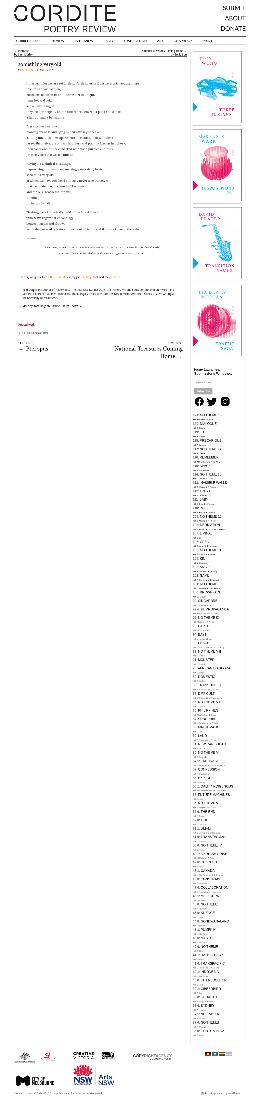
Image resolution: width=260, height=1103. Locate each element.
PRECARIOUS (211, 440)
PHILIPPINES (208, 710)
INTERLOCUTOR (214, 980)
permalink (114, 277)
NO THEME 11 (210, 550)
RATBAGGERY (212, 955)
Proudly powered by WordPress (222, 1093)
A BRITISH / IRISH (214, 854)
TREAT (205, 491)
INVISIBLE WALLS (213, 482)
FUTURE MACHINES (214, 794)
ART (160, 41)
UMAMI (206, 828)
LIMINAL (206, 533)
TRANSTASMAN (213, 837)
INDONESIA (210, 972)
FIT (202, 432)
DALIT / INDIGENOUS (217, 786)
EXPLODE (206, 778)
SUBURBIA (206, 719)
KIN (202, 558)
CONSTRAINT (211, 879)
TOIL (204, 820)
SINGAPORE (208, 601)
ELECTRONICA (212, 1031)
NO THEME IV (211, 845)
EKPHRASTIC (211, 761)
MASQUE (208, 938)
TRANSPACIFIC (213, 963)
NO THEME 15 (211, 415)
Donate (233, 28)
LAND (202, 735)
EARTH (203, 626)
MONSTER (206, 660)
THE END (208, 811)
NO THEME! (210, 1022)
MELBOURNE (211, 896)
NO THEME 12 (211, 516)
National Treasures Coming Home (162, 50)
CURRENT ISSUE (29, 41)
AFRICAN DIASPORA (214, 668)
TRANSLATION (135, 41)
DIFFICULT (206, 693)
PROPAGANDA (217, 609)
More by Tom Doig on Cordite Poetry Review (52, 306)
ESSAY (108, 41)
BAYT (202, 634)
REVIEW (58, 41)
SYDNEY (207, 1005)
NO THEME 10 (211, 584)
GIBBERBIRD (211, 989)
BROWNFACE (210, 592)
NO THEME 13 (210, 474)
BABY (203, 499)
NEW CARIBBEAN (212, 744)
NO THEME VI (208, 752)
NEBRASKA (210, 1014)
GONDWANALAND (215, 921)
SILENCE (208, 913)
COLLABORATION (214, 887)
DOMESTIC (206, 677)
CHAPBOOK (183, 41)
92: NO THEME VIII (56, 277)
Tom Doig (27, 69)
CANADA (208, 870)
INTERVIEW (84, 41)
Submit (234, 7)
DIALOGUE (208, 423)
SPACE (205, 466)
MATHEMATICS (210, 727)
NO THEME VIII (209, 651)
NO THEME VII (209, 702)
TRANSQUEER (209, 685)
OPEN (204, 542)
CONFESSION (209, 769)
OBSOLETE (209, 862)
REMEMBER (209, 457)
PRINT (208, 41)
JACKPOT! (209, 997)
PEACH (204, 643)
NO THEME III (211, 904)
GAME (204, 575)
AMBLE (205, 567)
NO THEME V (208, 803)
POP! (203, 508)
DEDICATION (210, 525)
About (235, 18)
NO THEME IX (208, 617)
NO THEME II (210, 946)
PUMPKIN (208, 929)
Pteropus (23, 50)
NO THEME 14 (210, 449)
